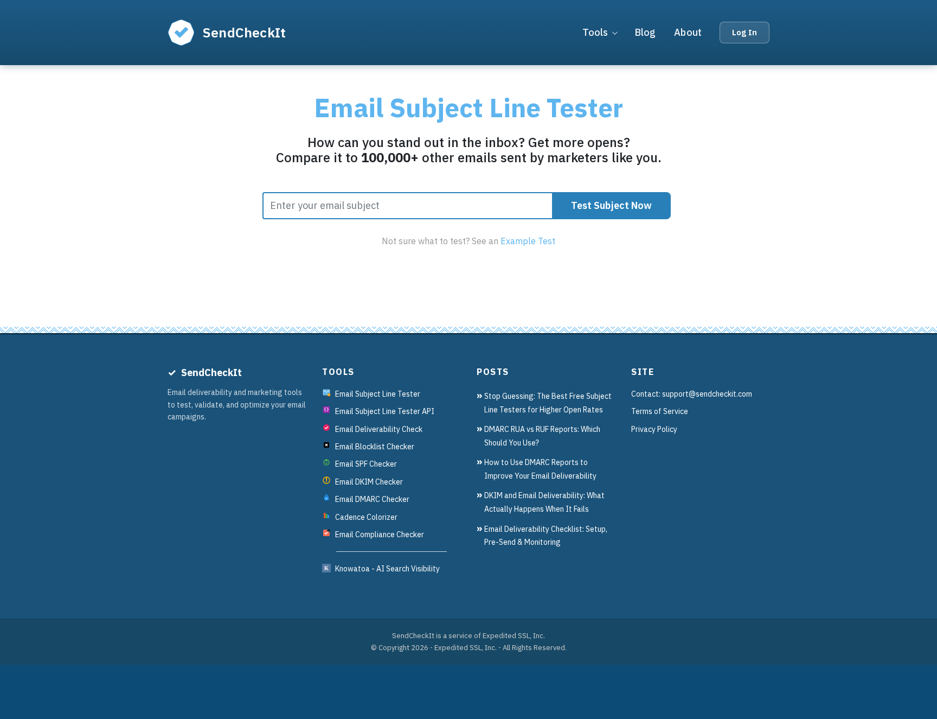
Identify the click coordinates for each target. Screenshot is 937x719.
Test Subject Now (611, 205)
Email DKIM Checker (369, 482)
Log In (744, 32)
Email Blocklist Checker (374, 446)
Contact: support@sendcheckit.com (691, 394)
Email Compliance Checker (379, 534)
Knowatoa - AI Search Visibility (387, 569)
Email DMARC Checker (372, 499)
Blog (645, 32)
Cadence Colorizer (366, 517)
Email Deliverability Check (378, 429)
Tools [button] (595, 32)
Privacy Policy (654, 429)
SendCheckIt (244, 32)
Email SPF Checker (366, 464)
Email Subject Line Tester (377, 394)
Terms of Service (659, 411)
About (688, 32)
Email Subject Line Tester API (384, 411)
